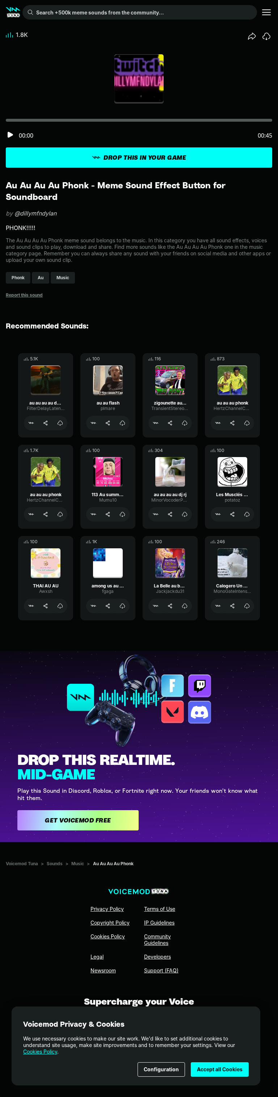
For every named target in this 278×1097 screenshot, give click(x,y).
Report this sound (24, 295)
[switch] (10, 135)
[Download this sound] (266, 36)
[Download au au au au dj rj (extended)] (60, 423)
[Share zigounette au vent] (170, 423)
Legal (97, 957)
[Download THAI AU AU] (60, 606)
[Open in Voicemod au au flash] (93, 423)
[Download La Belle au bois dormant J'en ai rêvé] (184, 606)
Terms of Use (159, 909)
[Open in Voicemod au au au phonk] (218, 423)
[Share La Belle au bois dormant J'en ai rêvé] (170, 606)
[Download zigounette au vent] (184, 423)
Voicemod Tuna (22, 863)
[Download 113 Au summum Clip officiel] (122, 514)
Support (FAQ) (161, 970)
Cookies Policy (40, 1051)
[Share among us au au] (108, 606)
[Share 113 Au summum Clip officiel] (108, 514)
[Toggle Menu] (266, 12)
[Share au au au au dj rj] (170, 514)
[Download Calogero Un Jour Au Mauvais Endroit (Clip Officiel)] (247, 606)
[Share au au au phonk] (232, 423)
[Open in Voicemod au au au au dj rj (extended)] (31, 423)
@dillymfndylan (35, 213)
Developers (157, 957)
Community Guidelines (157, 939)
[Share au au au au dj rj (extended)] (45, 423)
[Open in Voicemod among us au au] (93, 606)
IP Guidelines (159, 923)
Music (77, 863)
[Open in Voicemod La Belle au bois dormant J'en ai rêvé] (155, 606)
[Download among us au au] (122, 606)
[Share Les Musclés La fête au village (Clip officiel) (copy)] (232, 514)
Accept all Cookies (220, 1069)
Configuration (161, 1069)
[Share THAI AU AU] (45, 606)
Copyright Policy (110, 923)
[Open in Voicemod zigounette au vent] (155, 423)
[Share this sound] (252, 36)
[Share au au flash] (108, 423)
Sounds (55, 863)
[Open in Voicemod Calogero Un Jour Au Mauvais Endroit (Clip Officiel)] (218, 606)
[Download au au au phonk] (247, 423)
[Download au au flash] (122, 423)
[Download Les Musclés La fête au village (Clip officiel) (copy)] (247, 514)
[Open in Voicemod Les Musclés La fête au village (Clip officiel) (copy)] (218, 514)
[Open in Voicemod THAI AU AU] (31, 606)
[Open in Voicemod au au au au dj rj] (155, 514)
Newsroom (103, 970)
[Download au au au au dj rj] (184, 514)
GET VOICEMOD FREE (78, 820)
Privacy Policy (107, 909)
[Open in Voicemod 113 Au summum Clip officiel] (93, 514)
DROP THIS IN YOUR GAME (145, 157)
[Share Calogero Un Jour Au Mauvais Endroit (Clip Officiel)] (232, 606)
